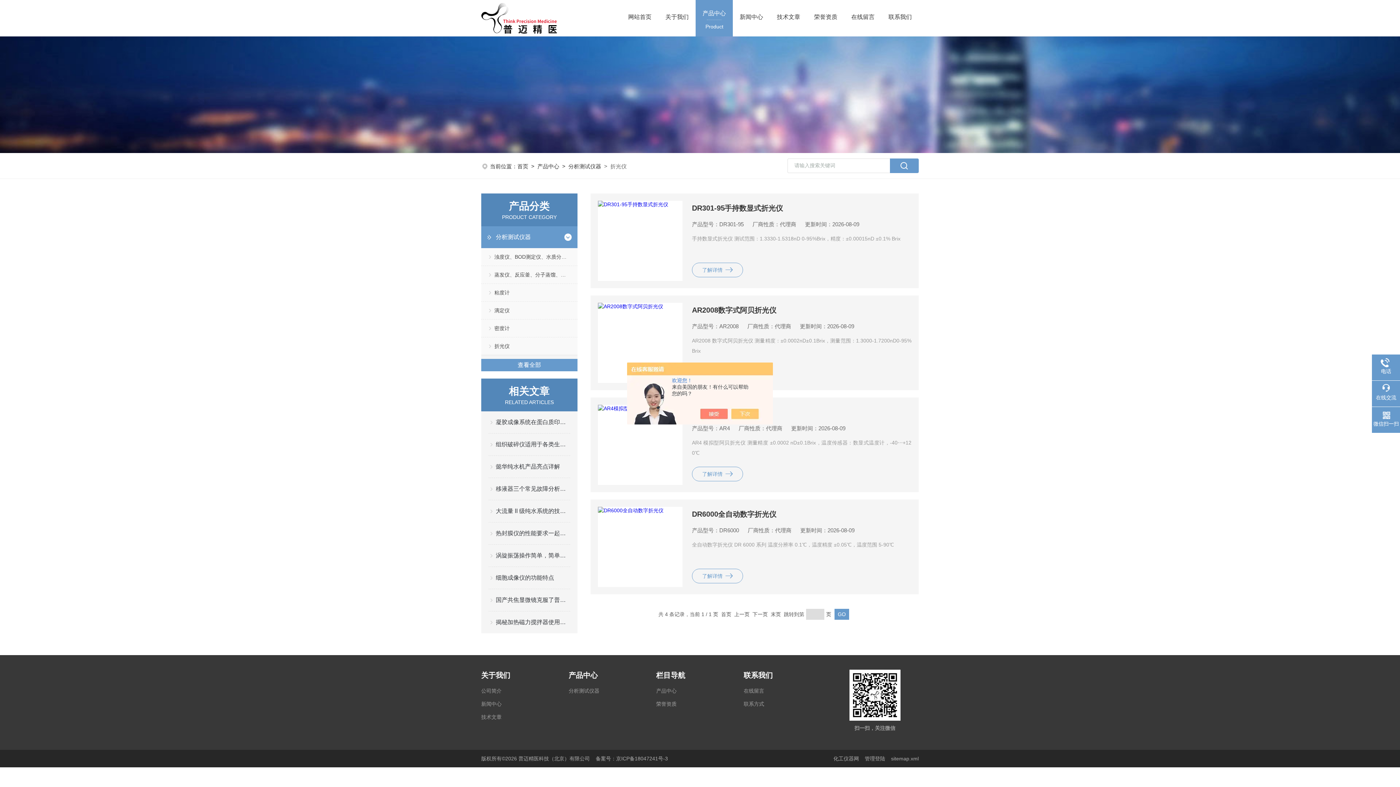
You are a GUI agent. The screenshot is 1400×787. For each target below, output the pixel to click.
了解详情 (712, 270)
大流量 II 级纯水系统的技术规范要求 (533, 511)
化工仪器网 (846, 758)
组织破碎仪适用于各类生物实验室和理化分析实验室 (533, 444)
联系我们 (900, 17)
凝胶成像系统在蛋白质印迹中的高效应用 (533, 422)
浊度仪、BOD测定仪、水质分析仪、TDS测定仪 (536, 257)
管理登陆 (875, 758)
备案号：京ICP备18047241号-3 (632, 758)
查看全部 (529, 365)
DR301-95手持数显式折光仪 (737, 208)
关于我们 (677, 17)
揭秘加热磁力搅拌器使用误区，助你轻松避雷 (533, 622)
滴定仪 (502, 310)
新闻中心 (751, 17)
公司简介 (491, 691)
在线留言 (863, 17)
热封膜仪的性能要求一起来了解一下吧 (533, 533)
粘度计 (502, 292)
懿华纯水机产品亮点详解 (528, 466)
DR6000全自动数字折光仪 (734, 514)
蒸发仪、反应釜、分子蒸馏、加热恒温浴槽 (536, 275)
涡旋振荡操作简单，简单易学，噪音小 (533, 555)
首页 (522, 166)
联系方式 (754, 704)
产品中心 (714, 20)
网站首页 (640, 17)
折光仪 (502, 346)
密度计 (502, 328)
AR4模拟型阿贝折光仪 (728, 412)
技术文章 (788, 17)
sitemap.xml (905, 758)
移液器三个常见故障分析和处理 (533, 489)
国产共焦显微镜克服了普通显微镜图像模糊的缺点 (533, 600)
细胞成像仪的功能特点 (525, 578)
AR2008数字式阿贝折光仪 (734, 310)
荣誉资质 (825, 17)
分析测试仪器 (584, 166)
